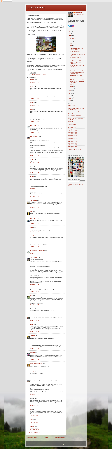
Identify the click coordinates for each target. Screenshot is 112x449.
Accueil (46, 437)
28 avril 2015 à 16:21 (34, 121)
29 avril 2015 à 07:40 (34, 304)
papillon (32, 102)
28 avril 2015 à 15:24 (34, 91)
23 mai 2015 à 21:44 (34, 429)
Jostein (31, 324)
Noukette (32, 371)
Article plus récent (32, 437)
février (71, 86)
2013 (70, 91)
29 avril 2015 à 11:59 (34, 348)
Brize (31, 211)
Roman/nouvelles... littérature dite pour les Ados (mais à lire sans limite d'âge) (76, 151)
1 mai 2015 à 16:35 (34, 422)
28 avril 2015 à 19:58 (34, 214)
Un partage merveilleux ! (75, 52)
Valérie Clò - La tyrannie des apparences (75, 63)
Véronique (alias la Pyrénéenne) (37, 250)
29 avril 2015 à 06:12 (34, 284)
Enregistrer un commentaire (34, 432)
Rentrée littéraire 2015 (72, 141)
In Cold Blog (33, 125)
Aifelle (31, 227)
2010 (70, 97)
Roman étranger (71, 147)
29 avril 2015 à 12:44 (34, 359)
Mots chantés (70, 119)
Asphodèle (32, 352)
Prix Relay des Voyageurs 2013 (74, 129)
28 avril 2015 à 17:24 (34, 155)
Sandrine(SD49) (33, 184)
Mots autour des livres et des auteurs (38, 74)
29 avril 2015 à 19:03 (34, 394)
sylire (31, 243)
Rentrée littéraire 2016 (72, 143)
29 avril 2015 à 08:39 (34, 331)
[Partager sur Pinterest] (35, 73)
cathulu (32, 159)
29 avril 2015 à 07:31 (34, 291)
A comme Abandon (71, 105)
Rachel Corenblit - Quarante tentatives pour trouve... (75, 78)
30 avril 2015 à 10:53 (34, 405)
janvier (71, 88)
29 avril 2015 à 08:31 (34, 312)
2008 (70, 100)
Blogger (63, 444)
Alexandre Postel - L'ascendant (76, 70)
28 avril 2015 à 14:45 (34, 82)
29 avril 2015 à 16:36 (34, 367)
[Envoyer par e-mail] (30, 73)
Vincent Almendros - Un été (75, 57)
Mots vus (69, 122)
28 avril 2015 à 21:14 (34, 239)
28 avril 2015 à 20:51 (34, 231)
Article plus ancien (60, 437)
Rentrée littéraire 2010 (72, 133)
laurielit (31, 86)
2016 (70, 35)
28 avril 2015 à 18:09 (34, 172)
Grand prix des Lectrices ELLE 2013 (75, 115)
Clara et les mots (36, 7)
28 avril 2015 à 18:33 (34, 196)
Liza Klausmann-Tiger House (76, 75)
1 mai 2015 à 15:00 (34, 415)
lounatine (32, 288)
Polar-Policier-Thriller (72, 127)
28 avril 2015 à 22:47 (34, 246)
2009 (70, 98)
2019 (70, 31)
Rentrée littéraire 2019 (72, 146)
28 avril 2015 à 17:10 (34, 132)
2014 (70, 90)
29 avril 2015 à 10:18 (34, 339)
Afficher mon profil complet (79, 14)
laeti (31, 118)
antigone (32, 176)
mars (71, 84)
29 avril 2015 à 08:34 (34, 320)
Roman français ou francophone (74, 149)
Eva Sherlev (32, 335)
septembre (72, 40)
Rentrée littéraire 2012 (72, 136)
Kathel (31, 109)
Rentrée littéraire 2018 (72, 144)
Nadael (31, 419)
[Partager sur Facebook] (34, 73)
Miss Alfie (32, 79)
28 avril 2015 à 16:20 (34, 114)
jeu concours (70, 116)
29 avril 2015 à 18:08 (34, 375)
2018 (70, 33)
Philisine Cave (33, 218)
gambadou (32, 235)
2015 (70, 36)
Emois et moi (70, 113)
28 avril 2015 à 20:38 (34, 223)
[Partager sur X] (33, 73)
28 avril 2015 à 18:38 (34, 207)
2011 (70, 95)
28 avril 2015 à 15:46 (34, 105)
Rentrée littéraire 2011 (72, 135)
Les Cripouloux (33, 200)
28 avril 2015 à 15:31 (34, 98)
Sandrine (32, 95)
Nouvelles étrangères (72, 124)
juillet (71, 41)
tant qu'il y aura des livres (36, 363)
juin (71, 43)
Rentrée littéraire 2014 (72, 140)
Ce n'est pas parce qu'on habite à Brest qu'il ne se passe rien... (76, 109)
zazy (31, 409)
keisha (31, 295)
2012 (70, 93)
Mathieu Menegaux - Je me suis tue (77, 79)
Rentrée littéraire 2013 (72, 138)
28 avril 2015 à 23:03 (34, 253)
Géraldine (32, 426)
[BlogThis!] (31, 73)
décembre (72, 38)
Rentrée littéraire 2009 (72, 132)
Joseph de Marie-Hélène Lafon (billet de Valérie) (76, 49)
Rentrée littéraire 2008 (72, 130)
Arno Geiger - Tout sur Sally (75, 60)
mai (71, 45)
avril (71, 46)
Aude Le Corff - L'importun (75, 51)
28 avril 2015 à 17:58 (34, 162)
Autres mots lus (71, 106)
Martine (31, 343)
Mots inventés (70, 121)
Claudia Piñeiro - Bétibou (75, 59)
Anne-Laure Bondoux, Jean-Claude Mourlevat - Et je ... (77, 73)
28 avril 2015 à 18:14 (34, 188)
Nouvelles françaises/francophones (75, 126)
